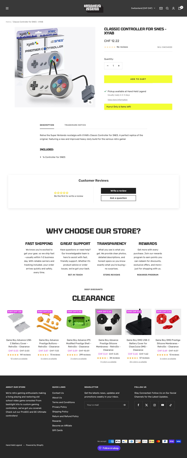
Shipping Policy (60, 411)
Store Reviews (111, 275)
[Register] (124, 405)
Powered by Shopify (34, 445)
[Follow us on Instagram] (154, 405)
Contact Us (58, 393)
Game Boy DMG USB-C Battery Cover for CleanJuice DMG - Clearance (138, 345)
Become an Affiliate (62, 425)
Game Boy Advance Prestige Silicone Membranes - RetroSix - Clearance (108, 345)
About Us (57, 397)
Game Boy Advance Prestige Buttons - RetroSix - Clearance (48, 343)
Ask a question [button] (118, 198)
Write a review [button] (118, 190)
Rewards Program (148, 275)
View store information (118, 100)
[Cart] (179, 8)
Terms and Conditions (63, 402)
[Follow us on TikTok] (171, 405)
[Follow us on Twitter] (146, 405)
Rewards (56, 421)
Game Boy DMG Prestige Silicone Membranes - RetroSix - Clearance (168, 343)
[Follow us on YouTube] (163, 405)
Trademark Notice (75, 125)
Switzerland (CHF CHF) (141, 8)
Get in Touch (75, 275)
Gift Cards (57, 430)
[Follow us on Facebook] (138, 405)
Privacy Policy (59, 407)
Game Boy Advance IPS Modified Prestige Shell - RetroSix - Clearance (78, 343)
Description (47, 125)
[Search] (167, 8)
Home (8, 22)
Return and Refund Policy (65, 416)
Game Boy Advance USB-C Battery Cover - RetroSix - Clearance (19, 343)
